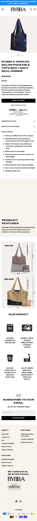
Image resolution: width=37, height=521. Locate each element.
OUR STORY (5, 434)
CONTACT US (5, 437)
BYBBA (20, 509)
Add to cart (18, 100)
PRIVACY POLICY (7, 446)
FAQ (3, 440)
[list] (18, 34)
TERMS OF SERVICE (7, 450)
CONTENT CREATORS (27, 439)
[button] (6, 76)
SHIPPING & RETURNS (8, 443)
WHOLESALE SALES (27, 442)
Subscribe (18, 418)
